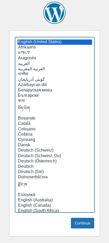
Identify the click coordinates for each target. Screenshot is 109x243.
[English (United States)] (54, 42)
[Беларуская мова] (54, 90)
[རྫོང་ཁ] (54, 186)
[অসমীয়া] (54, 74)
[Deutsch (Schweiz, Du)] (54, 156)
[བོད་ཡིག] (54, 110)
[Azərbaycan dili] (54, 85)
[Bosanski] (54, 118)
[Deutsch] (54, 166)
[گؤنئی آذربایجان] (54, 79)
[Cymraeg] (54, 140)
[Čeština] (54, 134)
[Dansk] (54, 145)
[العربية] (54, 63)
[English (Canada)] (54, 205)
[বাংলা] (54, 101)
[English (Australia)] (54, 200)
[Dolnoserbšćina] (54, 177)
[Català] (54, 123)
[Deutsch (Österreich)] (54, 161)
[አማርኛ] (54, 52)
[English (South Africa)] (54, 211)
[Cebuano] (54, 129)
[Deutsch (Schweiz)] (54, 150)
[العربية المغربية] (54, 69)
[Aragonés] (54, 58)
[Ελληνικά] (54, 195)
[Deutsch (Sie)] (54, 172)
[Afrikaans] (54, 47)
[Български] (54, 95)
